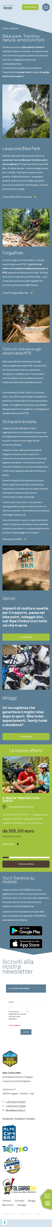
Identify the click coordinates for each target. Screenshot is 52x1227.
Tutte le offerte (26, 864)
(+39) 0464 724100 (15, 1101)
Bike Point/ (8, 1205)
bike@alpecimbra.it (15, 1110)
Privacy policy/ (8, 1214)
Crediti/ (37, 1214)
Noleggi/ (21, 1205)
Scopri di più (26, 637)
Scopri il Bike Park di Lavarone (17, 196)
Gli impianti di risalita (12, 539)
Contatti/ (19, 1200)
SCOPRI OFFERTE (30, 7)
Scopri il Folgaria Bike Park (15, 292)
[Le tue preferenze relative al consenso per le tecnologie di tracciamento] (4, 1222)
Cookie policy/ (24, 1214)
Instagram (19, 1118)
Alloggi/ (32, 1200)
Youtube (30, 1118)
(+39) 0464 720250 (16, 1106)
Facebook (7, 1118)
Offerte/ (6, 1200)
